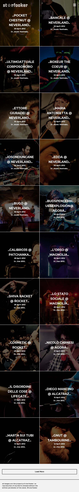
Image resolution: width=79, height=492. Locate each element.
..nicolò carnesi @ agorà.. (59, 345)
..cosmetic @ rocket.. (20, 345)
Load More (39, 472)
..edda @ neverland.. (59, 159)
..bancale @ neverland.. (59, 20)
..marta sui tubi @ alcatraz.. (20, 438)
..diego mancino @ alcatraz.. (59, 391)
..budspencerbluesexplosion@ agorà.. (59, 206)
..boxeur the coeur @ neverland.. (59, 66)
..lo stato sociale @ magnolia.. (59, 298)
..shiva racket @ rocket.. (19, 298)
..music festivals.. (21, 32)
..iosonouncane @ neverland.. (20, 159)
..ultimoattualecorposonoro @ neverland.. (19, 66)
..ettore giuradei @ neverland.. (19, 113)
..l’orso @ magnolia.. (59, 252)
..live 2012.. (60, 217)
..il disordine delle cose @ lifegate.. (20, 391)
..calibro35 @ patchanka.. (19, 252)
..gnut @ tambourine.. (59, 438)
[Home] (15, 5)
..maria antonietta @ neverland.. (59, 113)
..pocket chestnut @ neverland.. (19, 20)
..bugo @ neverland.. (19, 206)
